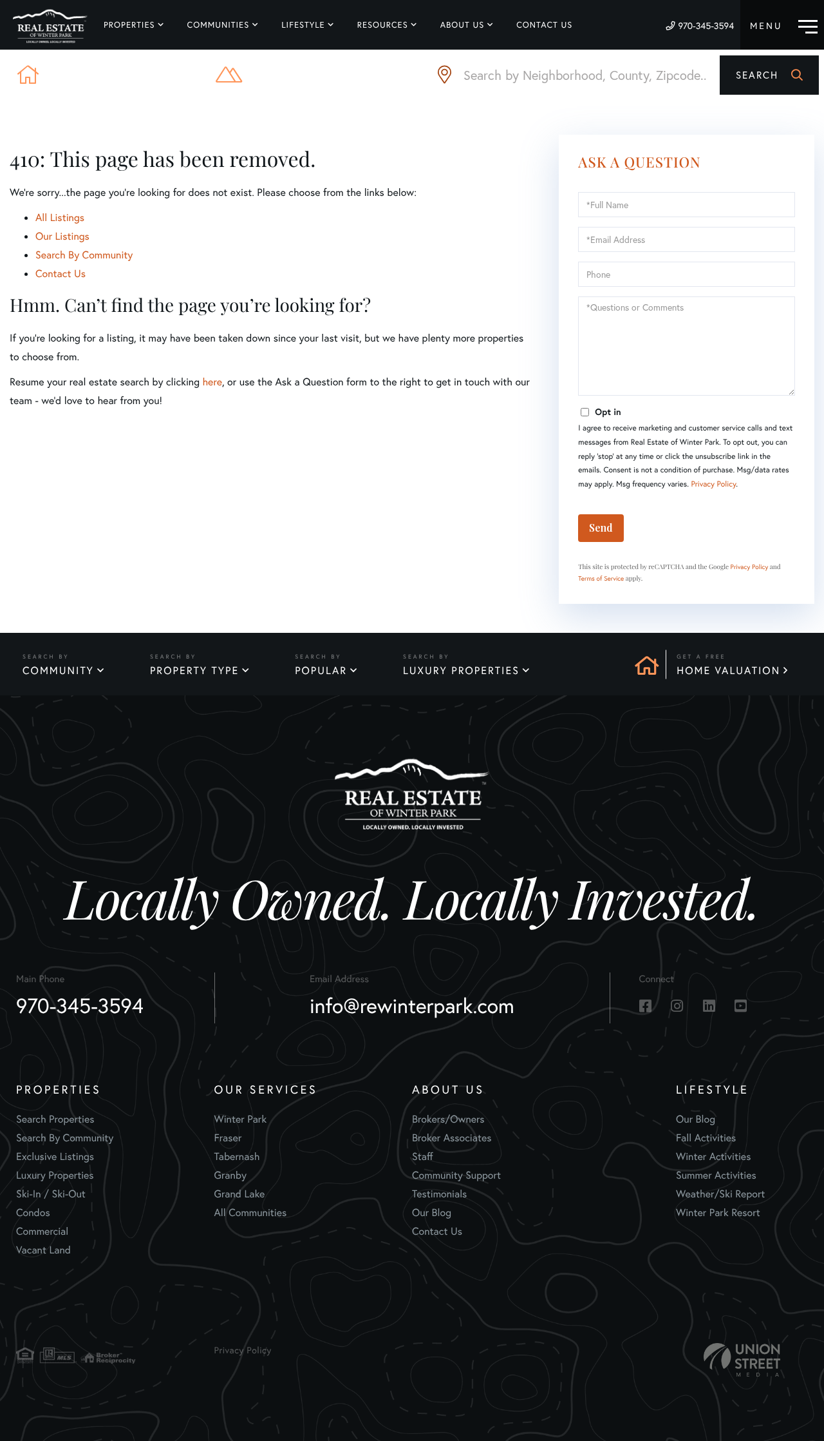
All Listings (59, 217)
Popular (321, 670)
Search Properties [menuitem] (55, 1119)
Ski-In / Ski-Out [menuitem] (51, 1194)
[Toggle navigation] (784, 25)
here (211, 382)
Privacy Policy (713, 484)
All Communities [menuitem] (250, 1212)
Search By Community (84, 255)
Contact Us (60, 273)
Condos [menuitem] (33, 1212)
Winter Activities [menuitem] (713, 1156)
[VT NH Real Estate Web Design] (742, 1360)
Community (58, 670)
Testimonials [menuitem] (439, 1194)
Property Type (194, 670)
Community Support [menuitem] (456, 1175)
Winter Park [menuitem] (240, 1119)
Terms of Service (601, 578)
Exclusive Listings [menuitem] (55, 1156)
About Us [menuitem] (462, 24)
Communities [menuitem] (218, 24)
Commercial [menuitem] (42, 1231)
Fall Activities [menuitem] (706, 1138)
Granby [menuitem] (230, 1175)
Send (601, 527)
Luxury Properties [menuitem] (55, 1175)
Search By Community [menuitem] (64, 1138)
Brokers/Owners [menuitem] (448, 1119)
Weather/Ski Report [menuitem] (720, 1194)
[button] (769, 75)
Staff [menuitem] (422, 1156)
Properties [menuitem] (129, 24)
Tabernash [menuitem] (237, 1156)
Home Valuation (728, 670)
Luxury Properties (461, 670)
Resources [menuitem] (382, 24)
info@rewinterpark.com (412, 1005)
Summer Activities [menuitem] (716, 1175)
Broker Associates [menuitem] (452, 1138)
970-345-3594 (706, 25)
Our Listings (62, 236)
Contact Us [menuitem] (544, 24)
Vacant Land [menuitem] (43, 1250)
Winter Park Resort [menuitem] (718, 1212)
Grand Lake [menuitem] (239, 1194)
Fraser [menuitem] (228, 1138)
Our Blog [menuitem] (431, 1212)
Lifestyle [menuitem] (303, 24)
